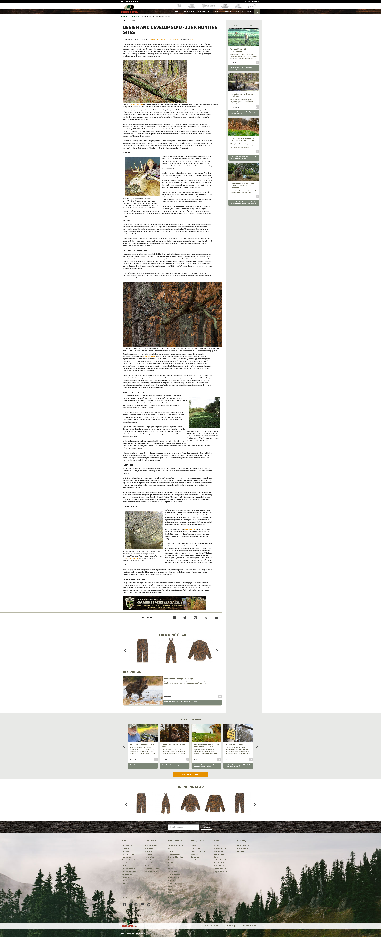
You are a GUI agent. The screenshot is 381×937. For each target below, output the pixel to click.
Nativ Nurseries (251, 203)
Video (211, 765)
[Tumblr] (206, 618)
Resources (125, 898)
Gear (135, 765)
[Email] (216, 618)
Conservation (234, 202)
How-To (243, 67)
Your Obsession (135, 16)
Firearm (194, 701)
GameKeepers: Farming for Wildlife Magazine (164, 39)
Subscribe (206, 827)
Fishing (238, 765)
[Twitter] (185, 618)
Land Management (169, 701)
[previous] (126, 650)
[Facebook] (174, 618)
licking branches (132, 558)
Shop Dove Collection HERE (129, 1)
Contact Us (152, 898)
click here (193, 39)
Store (139, 898)
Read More (168, 697)
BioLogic (254, 156)
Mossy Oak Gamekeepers (183, 701)
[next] (215, 650)
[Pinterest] (195, 618)
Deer (238, 67)
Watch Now (198, 760)
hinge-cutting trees (136, 104)
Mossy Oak (124, 16)
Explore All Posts (190, 774)
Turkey (232, 766)
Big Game (233, 67)
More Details (142, 653)
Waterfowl (237, 766)
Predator (243, 765)
